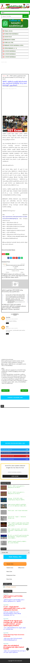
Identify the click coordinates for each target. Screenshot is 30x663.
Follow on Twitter (6, 449)
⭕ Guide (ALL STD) (8, 42)
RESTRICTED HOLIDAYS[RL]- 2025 (15, 443)
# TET (7, 254)
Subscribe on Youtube (7, 456)
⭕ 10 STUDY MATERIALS (9, 51)
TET (7, 75)
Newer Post (5, 390)
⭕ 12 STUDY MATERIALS (9, 57)
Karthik (8, 317)
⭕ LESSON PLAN (7, 36)
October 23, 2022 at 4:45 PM (12, 328)
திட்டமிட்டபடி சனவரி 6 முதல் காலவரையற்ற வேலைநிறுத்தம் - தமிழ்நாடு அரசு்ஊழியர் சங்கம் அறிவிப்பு (18, 537)
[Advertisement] (15, 68)
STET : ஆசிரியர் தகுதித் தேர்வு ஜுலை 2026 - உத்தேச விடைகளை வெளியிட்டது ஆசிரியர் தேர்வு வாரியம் (18, 524)
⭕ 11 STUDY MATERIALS (9, 54)
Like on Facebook (6, 452)
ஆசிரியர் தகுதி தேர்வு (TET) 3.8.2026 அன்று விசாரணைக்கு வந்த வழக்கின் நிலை (12, 290)
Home (4, 75)
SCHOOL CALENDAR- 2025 (15, 397)
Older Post (24, 390)
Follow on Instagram (7, 459)
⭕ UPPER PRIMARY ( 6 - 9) (10, 48)
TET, (16, 88)
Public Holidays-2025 (14, 557)
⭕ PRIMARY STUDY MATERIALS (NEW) (13, 45)
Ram (7, 327)
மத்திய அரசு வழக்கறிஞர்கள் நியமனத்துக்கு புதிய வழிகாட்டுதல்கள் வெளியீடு (13, 647)
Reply (7, 323)
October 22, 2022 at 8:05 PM (12, 319)
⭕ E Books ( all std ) (8, 31)
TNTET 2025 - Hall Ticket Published (17, 510)
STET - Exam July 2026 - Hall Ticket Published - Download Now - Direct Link (17, 530)
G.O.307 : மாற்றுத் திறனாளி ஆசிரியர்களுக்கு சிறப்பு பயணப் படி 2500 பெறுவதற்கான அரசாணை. (14, 608)
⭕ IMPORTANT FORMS (9, 39)
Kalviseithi (19, 660)
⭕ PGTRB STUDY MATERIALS (10, 33)
